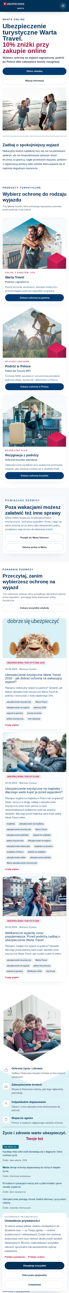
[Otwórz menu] (63, 5)
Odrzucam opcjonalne (34, 1275)
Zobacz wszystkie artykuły (34, 608)
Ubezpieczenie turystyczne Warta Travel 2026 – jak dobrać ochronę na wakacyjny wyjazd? (33, 678)
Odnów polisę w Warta (34, 547)
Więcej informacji (34, 80)
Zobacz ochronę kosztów (34, 475)
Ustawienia (34, 1284)
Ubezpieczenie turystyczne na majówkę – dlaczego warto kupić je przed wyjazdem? (34, 790)
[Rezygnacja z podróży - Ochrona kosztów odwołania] (34, 421)
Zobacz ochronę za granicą (34, 297)
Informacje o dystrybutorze (16, 1291)
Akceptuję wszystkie (34, 1265)
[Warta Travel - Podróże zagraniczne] (34, 243)
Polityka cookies (36, 1257)
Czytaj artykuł (12, 725)
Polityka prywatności (15, 1257)
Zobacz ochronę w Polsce (34, 386)
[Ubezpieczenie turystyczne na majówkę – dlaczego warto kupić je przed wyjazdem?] (34, 752)
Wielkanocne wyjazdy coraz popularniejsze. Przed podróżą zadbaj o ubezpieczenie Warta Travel (32, 936)
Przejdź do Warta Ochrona (34, 537)
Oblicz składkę (34, 71)
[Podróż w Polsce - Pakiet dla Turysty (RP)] (34, 332)
